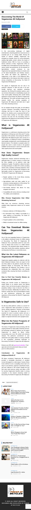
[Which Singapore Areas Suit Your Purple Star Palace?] (6, 433)
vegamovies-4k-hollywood (11, 382)
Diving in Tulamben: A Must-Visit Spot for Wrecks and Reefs (20, 417)
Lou (11, 412)
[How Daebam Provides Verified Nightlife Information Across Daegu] (6, 409)
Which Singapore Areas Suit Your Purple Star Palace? (19, 433)
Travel (12, 398)
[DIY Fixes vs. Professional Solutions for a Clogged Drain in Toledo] (6, 457)
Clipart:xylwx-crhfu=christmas (19, 464)
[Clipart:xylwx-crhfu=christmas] (6, 465)
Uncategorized (4, 29)
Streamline (13, 403)
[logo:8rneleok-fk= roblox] (6, 473)
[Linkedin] (12, 507)
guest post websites (19, 345)
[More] (22, 26)
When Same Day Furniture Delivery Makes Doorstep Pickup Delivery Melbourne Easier (20, 392)
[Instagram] (8, 507)
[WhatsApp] (22, 507)
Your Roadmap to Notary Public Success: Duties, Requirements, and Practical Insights (20, 449)
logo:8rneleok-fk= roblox (18, 472)
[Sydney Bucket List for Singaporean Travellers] (6, 401)
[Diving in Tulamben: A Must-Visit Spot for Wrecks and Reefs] (6, 417)
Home (12, 389)
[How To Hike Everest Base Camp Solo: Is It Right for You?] (6, 425)
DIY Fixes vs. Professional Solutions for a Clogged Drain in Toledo (20, 457)
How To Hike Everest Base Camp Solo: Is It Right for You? (20, 425)
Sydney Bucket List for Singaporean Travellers (17, 400)
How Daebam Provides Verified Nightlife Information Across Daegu (19, 409)
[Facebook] (4, 507)
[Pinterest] (15, 507)
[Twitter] (19, 507)
